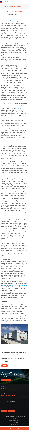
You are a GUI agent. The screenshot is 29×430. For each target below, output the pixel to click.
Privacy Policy (15, 422)
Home (2, 6)
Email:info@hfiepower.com (7, 398)
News (6, 6)
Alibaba (12, 411)
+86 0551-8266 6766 (8, 395)
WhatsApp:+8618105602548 (8, 401)
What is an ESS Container (16, 6)
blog (9, 6)
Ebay (4, 411)
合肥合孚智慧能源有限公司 (15, 420)
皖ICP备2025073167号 (15, 424)
